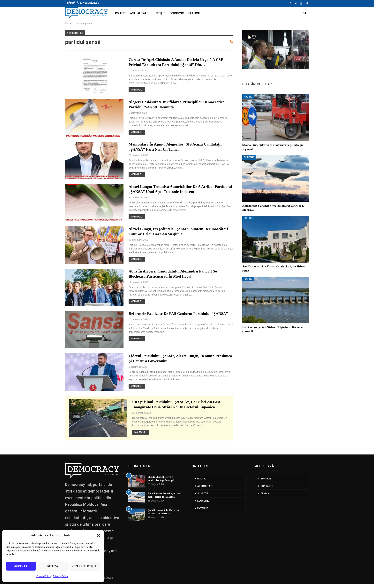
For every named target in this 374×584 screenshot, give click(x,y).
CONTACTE (267, 486)
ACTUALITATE (139, 13)
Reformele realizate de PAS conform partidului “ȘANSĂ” (178, 313)
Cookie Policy (43, 576)
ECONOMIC (177, 13)
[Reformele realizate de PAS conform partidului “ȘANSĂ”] (94, 329)
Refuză (52, 566)
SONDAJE (266, 478)
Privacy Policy (60, 576)
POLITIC (120, 13)
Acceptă (20, 566)
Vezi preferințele (85, 566)
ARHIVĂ (265, 493)
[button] (99, 535)
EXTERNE (194, 13)
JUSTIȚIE (159, 13)
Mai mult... (137, 89)
